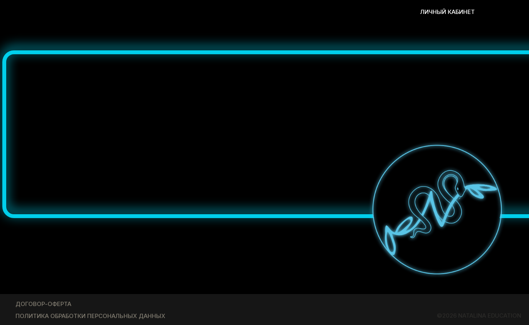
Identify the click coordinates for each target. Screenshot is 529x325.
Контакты (349, 11)
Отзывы (235, 11)
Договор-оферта (43, 304)
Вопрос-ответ (187, 11)
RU (510, 11)
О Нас (313, 11)
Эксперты (276, 11)
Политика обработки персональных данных (90, 316)
